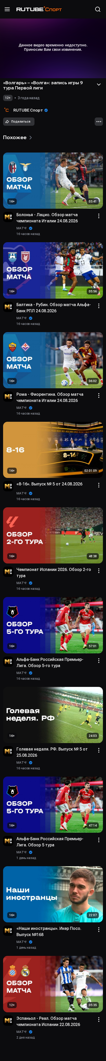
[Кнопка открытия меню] (7, 9)
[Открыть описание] (99, 84)
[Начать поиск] (98, 9)
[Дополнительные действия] (99, 121)
